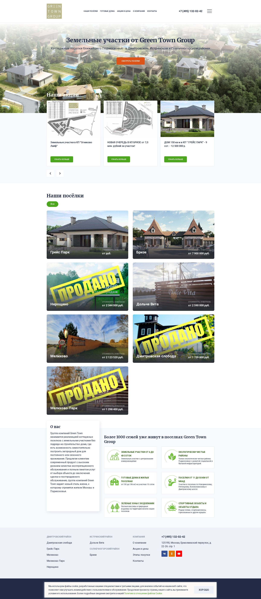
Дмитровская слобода (59, 542)
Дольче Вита (97, 542)
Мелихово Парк (56, 560)
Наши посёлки (91, 11)
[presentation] (51, 172)
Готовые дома (107, 11)
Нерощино (52, 566)
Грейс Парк (53, 548)
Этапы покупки (141, 554)
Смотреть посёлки (130, 61)
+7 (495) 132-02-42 (190, 11)
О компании (139, 11)
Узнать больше (61, 159)
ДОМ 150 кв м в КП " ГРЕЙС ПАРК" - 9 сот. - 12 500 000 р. (185, 144)
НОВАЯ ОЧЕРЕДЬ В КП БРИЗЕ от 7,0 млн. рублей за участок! (127, 144)
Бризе (93, 554)
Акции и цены (123, 11)
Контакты (152, 11)
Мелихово (52, 554)
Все (52, 204)
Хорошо (204, 589)
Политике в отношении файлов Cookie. (143, 593)
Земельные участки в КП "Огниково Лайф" (71, 144)
